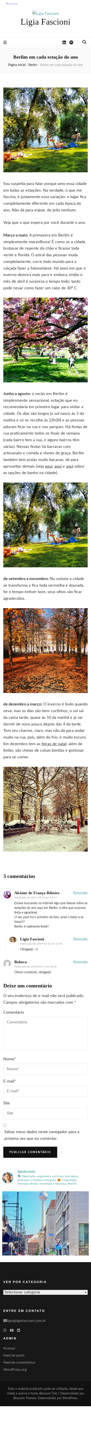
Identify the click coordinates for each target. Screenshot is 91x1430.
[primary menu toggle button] (5, 42)
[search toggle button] (84, 42)
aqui (48, 467)
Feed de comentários (19, 1362)
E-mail (9, 1081)
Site (6, 1103)
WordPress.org (15, 1369)
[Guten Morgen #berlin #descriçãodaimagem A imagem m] (45, 1234)
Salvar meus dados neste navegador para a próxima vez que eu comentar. (41, 1135)
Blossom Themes (24, 1398)
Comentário (13, 1013)
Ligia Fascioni (45, 21)
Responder (80, 892)
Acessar (9, 1348)
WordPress (70, 1398)
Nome (9, 1059)
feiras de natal (54, 744)
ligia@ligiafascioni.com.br (26, 1321)
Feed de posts (14, 1355)
